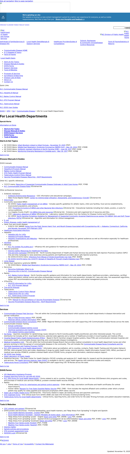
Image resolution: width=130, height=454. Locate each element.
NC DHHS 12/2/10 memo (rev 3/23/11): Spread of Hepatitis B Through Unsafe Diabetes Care (43, 259)
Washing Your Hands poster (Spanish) (22, 425)
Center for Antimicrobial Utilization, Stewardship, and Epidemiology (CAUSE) (59, 198)
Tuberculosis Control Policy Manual (17, 175)
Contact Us (8, 82)
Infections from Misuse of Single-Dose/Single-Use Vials (50, 257)
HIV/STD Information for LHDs (19, 283)
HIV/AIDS (7, 243)
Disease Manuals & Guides (14, 64)
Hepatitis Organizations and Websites (22, 238)
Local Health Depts (8, 58)
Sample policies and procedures (16, 429)
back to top (4, 155)
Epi (13, 111)
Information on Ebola (8, 125)
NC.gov (3, 444)
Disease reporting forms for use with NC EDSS (22, 376)
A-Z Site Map (10, 24)
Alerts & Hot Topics (11, 62)
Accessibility (29, 444)
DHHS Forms (9, 66)
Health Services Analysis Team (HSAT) (32, 360)
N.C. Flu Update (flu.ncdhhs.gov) (20, 247)
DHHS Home (3, 24)
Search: (111, 28)
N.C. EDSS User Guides (9, 107)
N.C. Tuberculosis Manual (9, 104)
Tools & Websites (10, 70)
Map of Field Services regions (19, 318)
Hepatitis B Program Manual (15, 169)
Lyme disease (9, 261)
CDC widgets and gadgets (14, 409)
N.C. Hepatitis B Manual (9, 93)
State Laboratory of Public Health (17, 356)
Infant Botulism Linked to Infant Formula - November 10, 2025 (42, 145)
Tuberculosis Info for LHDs (18, 294)
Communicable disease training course (23, 328)
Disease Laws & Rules (12, 78)
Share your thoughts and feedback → (70, 19)
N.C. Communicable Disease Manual (14, 89)
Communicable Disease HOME (15, 50)
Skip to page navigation (24, 1)
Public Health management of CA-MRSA (32, 204)
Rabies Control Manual (12, 171)
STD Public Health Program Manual (17, 173)
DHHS (2, 111)
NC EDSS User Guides (12, 354)
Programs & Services (12, 74)
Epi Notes (8, 334)
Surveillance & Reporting (13, 76)
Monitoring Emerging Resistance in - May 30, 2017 (43, 151)
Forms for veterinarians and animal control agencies (39, 384)
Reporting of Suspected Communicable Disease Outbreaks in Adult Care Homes (47, 184)
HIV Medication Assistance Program (18, 374)
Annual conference (15, 326)
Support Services (10, 68)
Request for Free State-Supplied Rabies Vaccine (38, 389)
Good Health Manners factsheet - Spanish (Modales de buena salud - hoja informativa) (41, 415)
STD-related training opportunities (21, 332)
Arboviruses (8, 200)
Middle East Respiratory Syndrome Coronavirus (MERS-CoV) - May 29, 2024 (47, 147)
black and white (50, 417)
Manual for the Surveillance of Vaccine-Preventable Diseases (36, 300)
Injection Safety (10, 427)
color (70, 417)
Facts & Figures (10, 54)
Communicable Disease (26, 111)
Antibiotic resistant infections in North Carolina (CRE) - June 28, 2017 (45, 149)
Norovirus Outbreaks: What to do (21, 269)
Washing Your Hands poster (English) (22, 423)
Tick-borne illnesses (11, 287)
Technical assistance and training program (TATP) (27, 330)
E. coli (6, 220)
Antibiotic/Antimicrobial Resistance (21, 196)
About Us (21, 24)
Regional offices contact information (22, 320)
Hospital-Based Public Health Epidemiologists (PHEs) (24, 338)
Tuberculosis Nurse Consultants (16, 362)
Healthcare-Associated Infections (17, 230)
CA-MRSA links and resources (41, 212)
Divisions (16, 24)
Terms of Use (18, 444)
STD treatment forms (12, 395)
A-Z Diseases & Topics (12, 52)
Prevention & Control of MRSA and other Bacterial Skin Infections (38, 208)
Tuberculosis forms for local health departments (22, 397)
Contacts (27, 24)
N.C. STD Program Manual (10, 100)
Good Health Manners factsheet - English (24, 413)
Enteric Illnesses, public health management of (22, 222)
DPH (8, 111)
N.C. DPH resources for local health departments (23, 348)
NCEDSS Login (10, 433)
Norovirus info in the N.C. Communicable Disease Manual (30, 271)
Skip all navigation (7, 1)
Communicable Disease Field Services (18, 313)
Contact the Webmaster (45, 444)
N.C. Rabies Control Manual (10, 96)
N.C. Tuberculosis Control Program (21, 296)
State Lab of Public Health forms (16, 393)
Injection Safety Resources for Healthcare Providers (28, 251)
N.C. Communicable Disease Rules (17, 186)
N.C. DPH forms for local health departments (21, 378)
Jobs (9, 444)
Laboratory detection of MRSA (24, 214)
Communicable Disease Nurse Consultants (20, 322)
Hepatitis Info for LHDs (17, 234)
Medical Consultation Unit (14, 342)
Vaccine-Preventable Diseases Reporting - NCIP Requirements (28, 177)
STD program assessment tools (16, 431)
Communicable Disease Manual (16, 167)
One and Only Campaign (17, 253)
